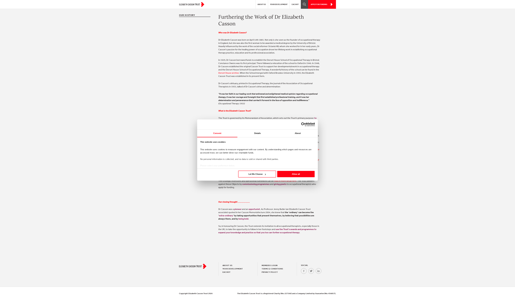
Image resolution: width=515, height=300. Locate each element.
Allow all (296, 174)
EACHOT (295, 4)
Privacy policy (270, 272)
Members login (270, 265)
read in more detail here (285, 180)
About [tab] (298, 133)
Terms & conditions (272, 268)
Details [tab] (257, 133)
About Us (262, 4)
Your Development (279, 4)
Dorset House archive (228, 72)
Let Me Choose (256, 174)
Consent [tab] (217, 133)
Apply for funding (319, 4)
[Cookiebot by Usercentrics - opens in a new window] (303, 124)
